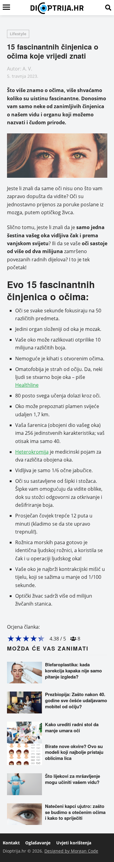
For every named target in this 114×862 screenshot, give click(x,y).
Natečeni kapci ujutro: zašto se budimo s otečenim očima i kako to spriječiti (75, 812)
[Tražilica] (108, 7)
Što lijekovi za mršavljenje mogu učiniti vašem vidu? (72, 779)
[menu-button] (6, 8)
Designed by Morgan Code (71, 851)
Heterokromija (32, 451)
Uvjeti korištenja (73, 843)
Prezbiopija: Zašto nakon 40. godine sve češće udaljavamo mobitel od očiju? (76, 700)
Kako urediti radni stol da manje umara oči (71, 727)
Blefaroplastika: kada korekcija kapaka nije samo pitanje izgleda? (73, 670)
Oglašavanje (37, 843)
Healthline (27, 385)
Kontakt (11, 843)
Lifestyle (18, 33)
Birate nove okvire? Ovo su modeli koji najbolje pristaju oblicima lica (74, 752)
